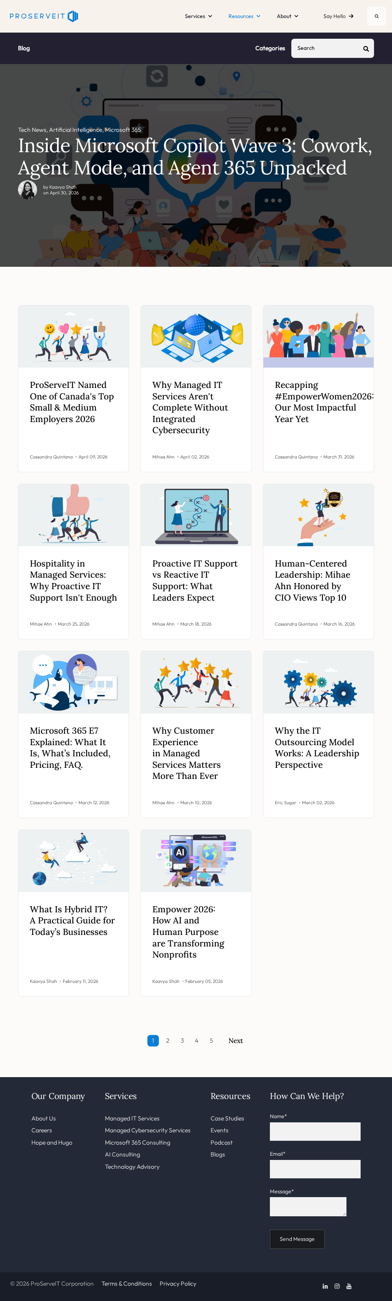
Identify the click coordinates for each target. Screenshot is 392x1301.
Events (220, 1130)
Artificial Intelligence (75, 129)
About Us (43, 1118)
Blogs (218, 1154)
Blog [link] (24, 48)
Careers (41, 1130)
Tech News (32, 129)
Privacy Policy (178, 1283)
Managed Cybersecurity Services (148, 1130)
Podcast (222, 1142)
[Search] (376, 16)
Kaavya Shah (63, 187)
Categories (270, 48)
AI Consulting (122, 1154)
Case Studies (227, 1118)
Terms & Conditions (126, 1283)
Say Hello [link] (334, 16)
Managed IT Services (132, 1118)
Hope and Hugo (51, 1142)
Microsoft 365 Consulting (137, 1142)
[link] (44, 15)
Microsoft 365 (123, 129)
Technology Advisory (132, 1166)
